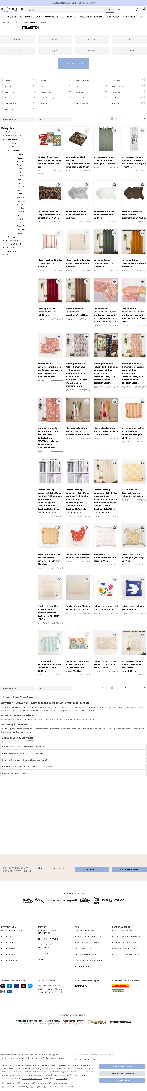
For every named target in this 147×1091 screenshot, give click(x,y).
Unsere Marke (8, 948)
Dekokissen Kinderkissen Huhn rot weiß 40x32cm (78, 556)
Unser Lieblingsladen (12, 930)
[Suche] (110, 10)
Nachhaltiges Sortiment (128, 936)
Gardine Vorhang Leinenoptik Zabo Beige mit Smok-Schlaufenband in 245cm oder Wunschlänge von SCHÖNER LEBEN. (50, 501)
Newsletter (44, 960)
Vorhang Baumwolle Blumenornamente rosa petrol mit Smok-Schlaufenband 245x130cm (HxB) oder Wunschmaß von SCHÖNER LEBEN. (133, 373)
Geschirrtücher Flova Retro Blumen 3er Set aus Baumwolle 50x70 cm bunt (50, 162)
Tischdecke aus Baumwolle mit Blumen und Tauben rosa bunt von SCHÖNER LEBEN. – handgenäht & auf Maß (105, 315)
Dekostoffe (21, 720)
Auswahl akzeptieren (122, 1073)
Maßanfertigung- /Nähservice (47, 931)
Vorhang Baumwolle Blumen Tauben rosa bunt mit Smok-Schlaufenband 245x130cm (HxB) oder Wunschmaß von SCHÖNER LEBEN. (48, 438)
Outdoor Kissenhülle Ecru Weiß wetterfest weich (78, 608)
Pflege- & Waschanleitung (89, 942)
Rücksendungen (83, 966)
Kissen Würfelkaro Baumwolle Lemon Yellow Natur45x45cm (132, 493)
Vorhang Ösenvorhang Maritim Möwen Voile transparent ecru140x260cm (132, 666)
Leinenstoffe (32, 720)
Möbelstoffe (55, 720)
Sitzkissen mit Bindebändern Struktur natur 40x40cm (105, 557)
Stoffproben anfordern (45, 946)
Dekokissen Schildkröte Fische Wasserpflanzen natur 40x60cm (105, 664)
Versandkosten (27, 697)
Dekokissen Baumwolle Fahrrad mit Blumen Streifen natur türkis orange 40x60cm (77, 666)
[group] (50, 139)
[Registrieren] (128, 10)
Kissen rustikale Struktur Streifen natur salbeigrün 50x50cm (78, 263)
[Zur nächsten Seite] (137, 119)
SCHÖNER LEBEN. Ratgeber (88, 960)
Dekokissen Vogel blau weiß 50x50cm (133, 608)
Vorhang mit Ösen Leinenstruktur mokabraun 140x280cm (77, 312)
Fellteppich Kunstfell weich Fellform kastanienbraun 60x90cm (134, 214)
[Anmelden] (119, 10)
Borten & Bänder (69, 17)
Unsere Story (7, 936)
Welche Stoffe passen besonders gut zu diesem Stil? (24, 746)
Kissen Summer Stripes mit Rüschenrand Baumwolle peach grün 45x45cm (49, 559)
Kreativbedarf (129, 17)
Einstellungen (67, 1086)
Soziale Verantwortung (128, 954)
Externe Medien (60, 1083)
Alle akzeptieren (122, 1067)
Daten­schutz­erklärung (32, 1078)
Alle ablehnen (122, 1080)
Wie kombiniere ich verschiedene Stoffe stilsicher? (24, 753)
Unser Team (6, 942)
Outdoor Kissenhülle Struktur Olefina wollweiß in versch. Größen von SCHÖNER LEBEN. (48, 612)
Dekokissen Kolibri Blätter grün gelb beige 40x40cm (133, 557)
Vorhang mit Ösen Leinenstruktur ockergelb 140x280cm (134, 263)
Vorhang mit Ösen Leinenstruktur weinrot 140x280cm (49, 312)
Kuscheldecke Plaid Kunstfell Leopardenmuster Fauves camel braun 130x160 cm (78, 162)
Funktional (53, 1086)
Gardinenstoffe (87, 720)
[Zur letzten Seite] (144, 119)
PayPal (38, 1086)
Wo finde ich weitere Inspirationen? (18, 773)
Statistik (25, 1083)
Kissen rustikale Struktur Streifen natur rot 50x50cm (50, 263)
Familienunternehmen (127, 942)
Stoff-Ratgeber (83, 948)
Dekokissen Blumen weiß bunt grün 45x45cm (106, 608)
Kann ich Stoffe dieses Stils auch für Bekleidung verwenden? (28, 766)
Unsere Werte (8, 954)
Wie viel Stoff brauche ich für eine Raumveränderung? (25, 760)
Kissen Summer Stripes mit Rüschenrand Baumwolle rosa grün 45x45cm (133, 433)
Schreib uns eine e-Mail (53, 868)
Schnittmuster (112, 17)
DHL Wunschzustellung (17, 1086)
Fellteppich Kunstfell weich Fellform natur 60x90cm (76, 214)
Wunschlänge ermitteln (88, 936)
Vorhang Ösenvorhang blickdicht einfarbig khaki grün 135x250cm (104, 160)
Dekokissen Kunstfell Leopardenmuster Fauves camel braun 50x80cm (50, 214)
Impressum (61, 1078)
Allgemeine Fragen (85, 930)
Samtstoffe (44, 720)
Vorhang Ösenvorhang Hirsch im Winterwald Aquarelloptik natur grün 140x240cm (134, 162)
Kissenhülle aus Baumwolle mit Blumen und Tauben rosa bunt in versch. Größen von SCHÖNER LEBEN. (50, 370)
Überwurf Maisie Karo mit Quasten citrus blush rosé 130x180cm (106, 431)
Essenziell (10, 1083)
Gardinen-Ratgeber (85, 954)
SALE (141, 17)
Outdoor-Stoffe (68, 720)
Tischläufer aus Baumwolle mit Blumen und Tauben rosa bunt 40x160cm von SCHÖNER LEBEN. (134, 315)
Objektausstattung (48, 939)
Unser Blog (92, 870)
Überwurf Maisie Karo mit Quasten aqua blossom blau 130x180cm (78, 431)
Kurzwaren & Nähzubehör (91, 17)
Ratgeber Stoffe (129, 870)
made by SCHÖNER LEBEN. (30, 17)
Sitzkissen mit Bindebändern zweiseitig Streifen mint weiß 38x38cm (50, 666)
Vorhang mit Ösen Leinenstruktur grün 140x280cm (103, 263)
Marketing (41, 1083)
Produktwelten (51, 17)
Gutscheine (44, 954)
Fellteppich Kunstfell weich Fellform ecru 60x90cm (104, 214)
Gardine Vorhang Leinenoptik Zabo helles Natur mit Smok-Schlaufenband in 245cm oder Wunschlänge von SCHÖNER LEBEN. (105, 501)
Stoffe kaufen (10, 17)
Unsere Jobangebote (11, 960)
